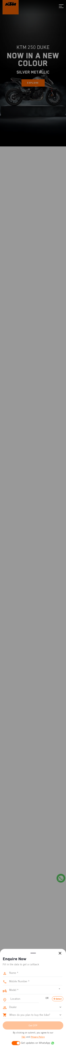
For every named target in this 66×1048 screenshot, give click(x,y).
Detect (59, 999)
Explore (33, 83)
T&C (23, 1037)
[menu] (61, 6)
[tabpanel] (33, 73)
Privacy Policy (38, 1037)
